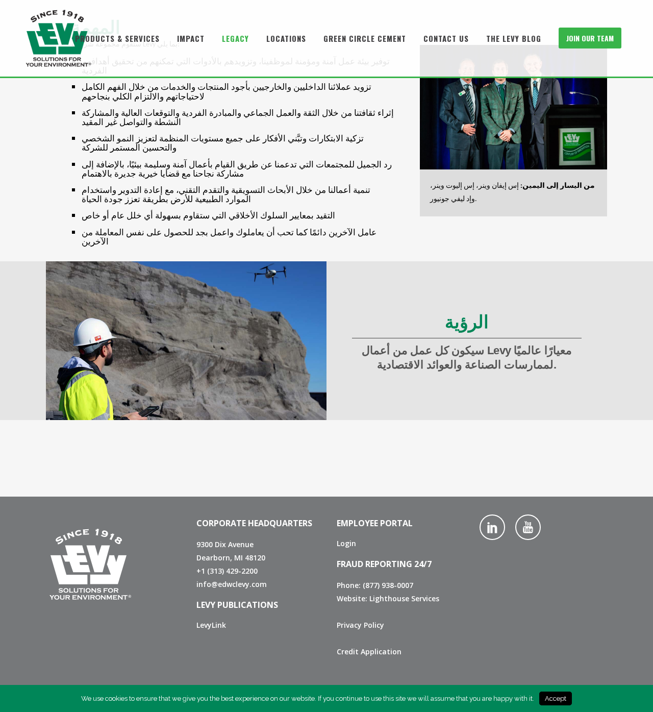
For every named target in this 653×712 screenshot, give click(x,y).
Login (346, 543)
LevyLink (211, 625)
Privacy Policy (360, 625)
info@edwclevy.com (231, 584)
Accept (555, 698)
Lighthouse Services (404, 598)
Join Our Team (590, 38)
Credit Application (369, 651)
